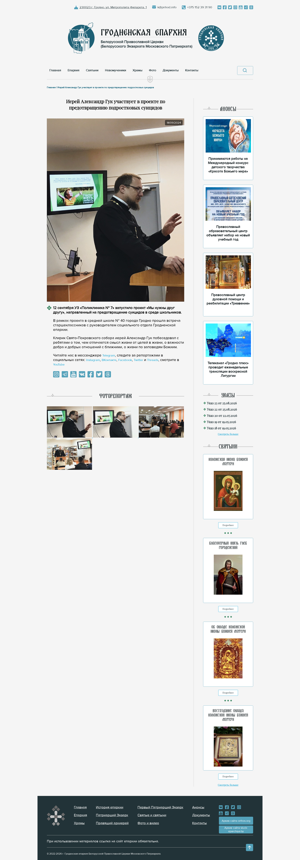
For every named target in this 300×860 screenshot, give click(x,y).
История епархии (109, 807)
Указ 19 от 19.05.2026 (221, 422)
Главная (80, 807)
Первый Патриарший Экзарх (160, 807)
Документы (201, 815)
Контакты (199, 823)
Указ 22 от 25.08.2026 (222, 409)
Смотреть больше (228, 434)
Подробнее (228, 525)
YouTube (59, 364)
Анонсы (198, 807)
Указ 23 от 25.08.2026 (222, 403)
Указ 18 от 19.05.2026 (221, 428)
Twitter (138, 360)
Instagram (93, 360)
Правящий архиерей (112, 823)
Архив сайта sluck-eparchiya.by (236, 829)
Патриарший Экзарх (112, 815)
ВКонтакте (109, 360)
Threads (152, 360)
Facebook (125, 360)
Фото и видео (148, 823)
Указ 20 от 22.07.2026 (222, 415)
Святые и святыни (152, 815)
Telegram (108, 355)
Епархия (80, 815)
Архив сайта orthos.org (236, 820)
